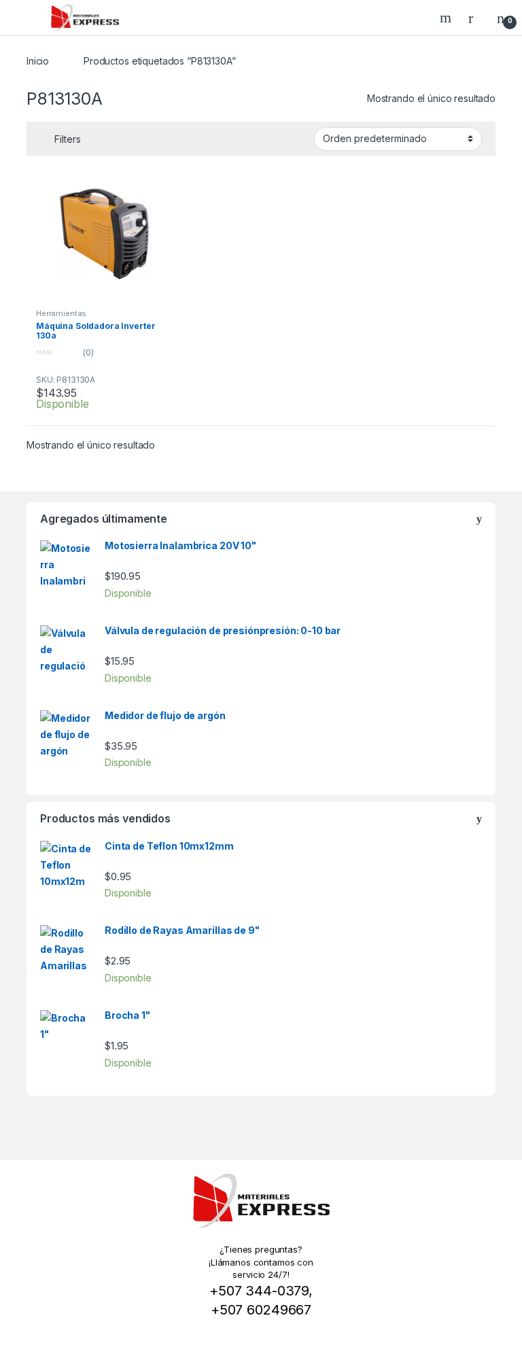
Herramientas (61, 313)
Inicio (38, 61)
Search (447, 17)
